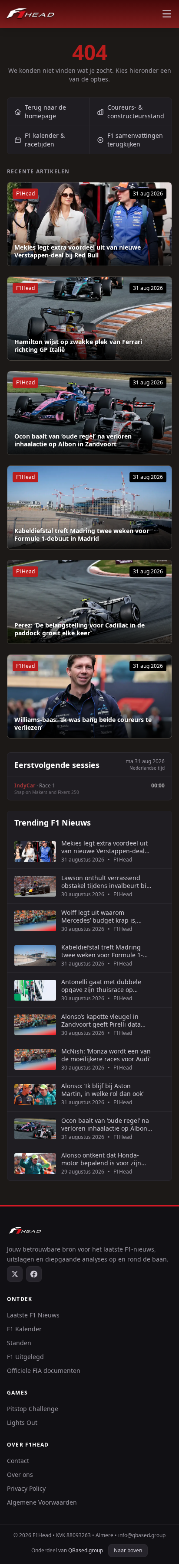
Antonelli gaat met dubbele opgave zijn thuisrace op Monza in (101, 985)
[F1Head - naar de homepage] (30, 13)
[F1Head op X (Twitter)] (15, 1274)
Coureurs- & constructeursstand (135, 111)
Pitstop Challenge (32, 1409)
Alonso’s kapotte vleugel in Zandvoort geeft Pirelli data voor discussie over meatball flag (102, 1020)
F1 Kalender (24, 1329)
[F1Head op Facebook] (34, 1274)
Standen (19, 1343)
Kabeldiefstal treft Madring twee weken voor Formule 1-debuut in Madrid (81, 534)
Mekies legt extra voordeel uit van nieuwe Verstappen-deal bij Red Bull (77, 251)
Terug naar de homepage (45, 111)
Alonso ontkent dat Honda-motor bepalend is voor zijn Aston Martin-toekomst (101, 1159)
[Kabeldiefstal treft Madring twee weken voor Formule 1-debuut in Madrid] (89, 507)
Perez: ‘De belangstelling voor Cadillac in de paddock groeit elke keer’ (79, 629)
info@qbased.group (142, 1535)
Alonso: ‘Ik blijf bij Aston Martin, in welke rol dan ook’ (102, 1089)
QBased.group (85, 1550)
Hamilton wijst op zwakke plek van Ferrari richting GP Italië (78, 345)
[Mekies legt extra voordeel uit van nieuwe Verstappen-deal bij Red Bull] (89, 224)
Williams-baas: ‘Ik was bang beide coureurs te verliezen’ (83, 723)
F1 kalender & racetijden (45, 139)
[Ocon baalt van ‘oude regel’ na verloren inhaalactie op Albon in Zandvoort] (89, 413)
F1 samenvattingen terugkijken (135, 139)
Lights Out (22, 1422)
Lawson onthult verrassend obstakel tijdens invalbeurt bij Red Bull (104, 881)
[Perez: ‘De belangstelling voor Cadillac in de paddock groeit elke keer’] (89, 602)
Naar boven (128, 1550)
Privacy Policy (26, 1488)
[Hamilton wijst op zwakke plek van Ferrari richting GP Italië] (89, 318)
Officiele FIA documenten (43, 1370)
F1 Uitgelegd (25, 1357)
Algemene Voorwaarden (42, 1502)
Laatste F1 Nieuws (33, 1315)
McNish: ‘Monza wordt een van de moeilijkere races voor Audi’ (106, 1055)
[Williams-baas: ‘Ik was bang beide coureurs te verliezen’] (89, 696)
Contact (18, 1461)
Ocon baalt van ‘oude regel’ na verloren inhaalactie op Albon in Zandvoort (73, 440)
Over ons (20, 1474)
